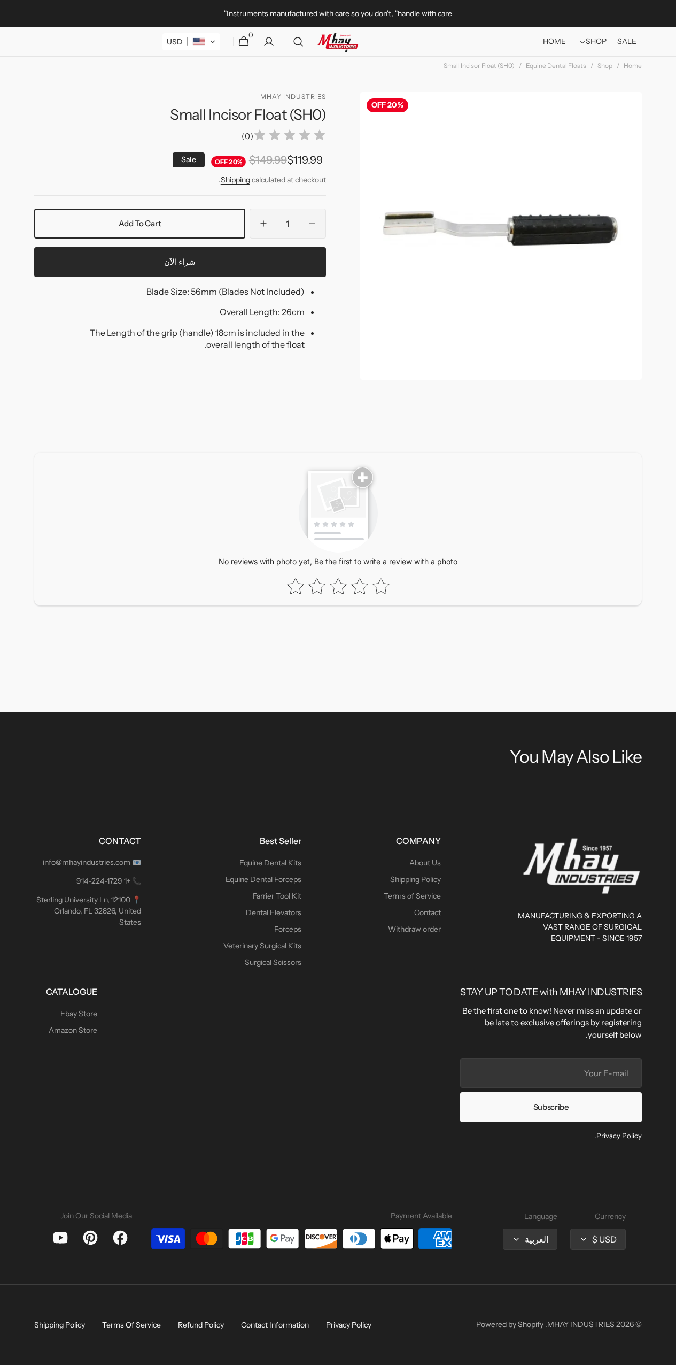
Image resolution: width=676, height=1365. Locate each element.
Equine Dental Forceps (263, 879)
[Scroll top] (663, 1352)
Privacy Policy (619, 1135)
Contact (427, 912)
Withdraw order (414, 929)
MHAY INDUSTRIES (581, 1324)
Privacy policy (348, 1325)
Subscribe (551, 1107)
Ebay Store (78, 1013)
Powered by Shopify (509, 1324)
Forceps (287, 929)
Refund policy (201, 1325)
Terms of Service (412, 896)
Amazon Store (73, 1030)
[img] (289, 136)
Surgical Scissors (273, 962)
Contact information (275, 1325)
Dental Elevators (273, 912)
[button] (298, 42)
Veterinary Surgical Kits (262, 945)
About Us (425, 863)
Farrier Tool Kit (277, 896)
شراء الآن (180, 262)
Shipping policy (59, 1325)
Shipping (235, 180)
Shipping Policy (415, 879)
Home (633, 66)
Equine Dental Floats (556, 66)
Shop (604, 66)
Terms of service (131, 1325)
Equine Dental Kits (270, 863)
